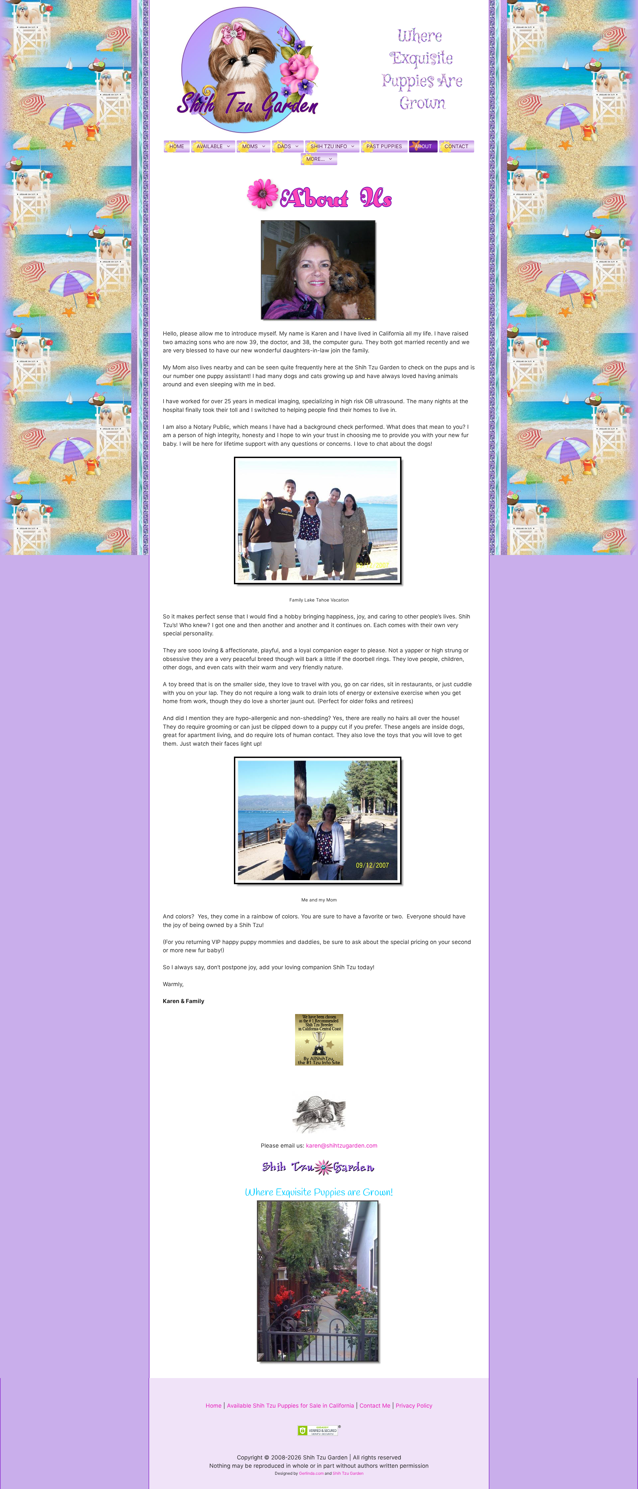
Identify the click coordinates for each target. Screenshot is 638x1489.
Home (176, 146)
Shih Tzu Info (329, 146)
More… (315, 159)
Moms (250, 146)
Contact (457, 146)
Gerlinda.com (311, 1473)
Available (210, 146)
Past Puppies (384, 146)
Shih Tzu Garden (348, 1473)
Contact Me (375, 1405)
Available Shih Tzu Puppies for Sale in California (290, 1405)
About (423, 146)
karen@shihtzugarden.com (341, 1145)
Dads (284, 146)
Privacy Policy (414, 1405)
